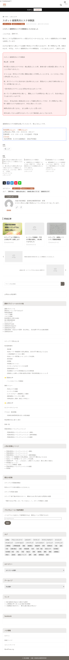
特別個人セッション (13, 363)
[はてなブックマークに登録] (12, 183)
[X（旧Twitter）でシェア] (4, 183)
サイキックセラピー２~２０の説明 (17, 366)
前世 (43, 546)
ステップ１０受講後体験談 (12, 483)
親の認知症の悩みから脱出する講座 (17, 602)
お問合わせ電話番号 (10, 294)
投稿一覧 (7, 424)
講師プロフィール (9, 309)
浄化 (17, 552)
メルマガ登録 (8, 316)
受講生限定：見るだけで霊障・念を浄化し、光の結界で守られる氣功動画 (26, 329)
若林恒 (9, 210)
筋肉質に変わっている (33, 191)
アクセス (6, 136)
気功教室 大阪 (10, 552)
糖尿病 (39, 552)
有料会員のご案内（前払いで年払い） (18, 398)
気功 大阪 (39, 549)
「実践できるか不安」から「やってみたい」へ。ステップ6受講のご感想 (26, 501)
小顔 (7, 549)
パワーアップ (29, 543)
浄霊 (22, 552)
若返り (7, 555)
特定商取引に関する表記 (11, 318)
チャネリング (9, 543)
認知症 (13, 555)
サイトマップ (8, 322)
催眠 (24, 546)
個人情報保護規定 (9, 320)
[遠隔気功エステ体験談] (35, 165)
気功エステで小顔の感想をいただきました (17, 487)
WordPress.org (9, 649)
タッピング (58, 540)
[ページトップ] (65, 656)
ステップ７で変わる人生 (11, 341)
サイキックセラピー (47, 540)
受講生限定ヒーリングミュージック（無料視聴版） (22, 434)
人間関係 (8, 546)
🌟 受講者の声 (8, 377)
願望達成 (41, 555)
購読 (7, 523)
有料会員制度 (8, 312)
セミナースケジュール (11, 407)
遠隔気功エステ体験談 (18, 24)
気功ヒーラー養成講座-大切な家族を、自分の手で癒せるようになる (27, 351)
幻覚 (20, 549)
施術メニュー (22, 130)
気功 (33, 549)
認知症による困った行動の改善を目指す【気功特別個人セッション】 (28, 373)
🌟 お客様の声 (8, 403)
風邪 (47, 555)
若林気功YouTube (9, 328)
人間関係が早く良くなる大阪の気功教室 (18, 604)
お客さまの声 (13, 16)
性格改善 (26, 549)
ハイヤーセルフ (19, 543)
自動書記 (56, 552)
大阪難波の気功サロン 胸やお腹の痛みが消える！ (21, 606)
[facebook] (21, 207)
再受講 (9, 361)
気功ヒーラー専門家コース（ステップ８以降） (21, 356)
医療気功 (49, 546)
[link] (17, 207)
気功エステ (48, 549)
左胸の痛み (13, 549)
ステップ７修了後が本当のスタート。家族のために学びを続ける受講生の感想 (27, 496)
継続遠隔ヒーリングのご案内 (16, 396)
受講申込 (30, 10)
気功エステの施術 (12, 389)
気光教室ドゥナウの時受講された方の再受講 (20, 371)
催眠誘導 (37, 546)
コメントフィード (9, 645)
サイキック (36, 540)
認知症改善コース (12, 368)
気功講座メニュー (9, 130)
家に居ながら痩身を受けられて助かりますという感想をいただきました (13, 161)
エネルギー (28, 540)
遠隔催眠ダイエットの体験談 (55, 160)
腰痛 (45, 552)
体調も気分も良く (21, 191)
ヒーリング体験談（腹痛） (14, 464)
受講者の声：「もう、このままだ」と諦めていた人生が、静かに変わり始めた (29, 461)
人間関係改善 (16, 546)
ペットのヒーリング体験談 (15, 381)
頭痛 (35, 555)
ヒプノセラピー (40, 543)
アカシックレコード (17, 540)
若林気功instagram (10, 326)
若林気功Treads (9, 324)
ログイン (7, 636)
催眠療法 (30, 546)
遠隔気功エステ (45, 191)
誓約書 (9, 349)
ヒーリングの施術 (12, 391)
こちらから (38, 10)
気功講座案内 (8, 346)
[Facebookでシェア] (8, 183)
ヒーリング (50, 543)
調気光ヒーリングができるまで (13, 310)
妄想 (61, 546)
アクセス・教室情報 (10, 412)
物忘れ (28, 552)
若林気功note (8, 331)
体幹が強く (11, 191)
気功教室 (56, 549)
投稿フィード (8, 640)
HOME (6, 16)
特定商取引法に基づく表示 (12, 420)
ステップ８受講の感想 (11, 492)
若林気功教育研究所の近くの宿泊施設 (18, 415)
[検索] (63, 284)
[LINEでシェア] (19, 183)
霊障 (30, 555)
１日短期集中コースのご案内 (16, 354)
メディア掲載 (8, 314)
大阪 (56, 546)
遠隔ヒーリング (22, 555)
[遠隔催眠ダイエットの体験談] (56, 165)
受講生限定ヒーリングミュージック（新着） (20, 432)
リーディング (58, 543)
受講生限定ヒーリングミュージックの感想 (20, 437)
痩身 (34, 552)
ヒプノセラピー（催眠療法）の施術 (18, 394)
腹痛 (50, 552)
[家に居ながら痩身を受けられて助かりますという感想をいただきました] (13, 167)
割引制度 (10, 359)
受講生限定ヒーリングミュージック (15, 429)
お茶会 (7, 540)
